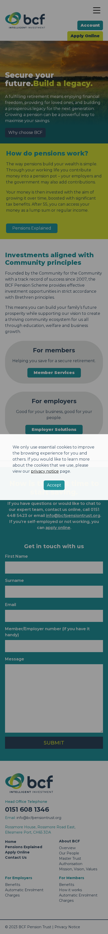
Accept (54, 485)
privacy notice (45, 471)
